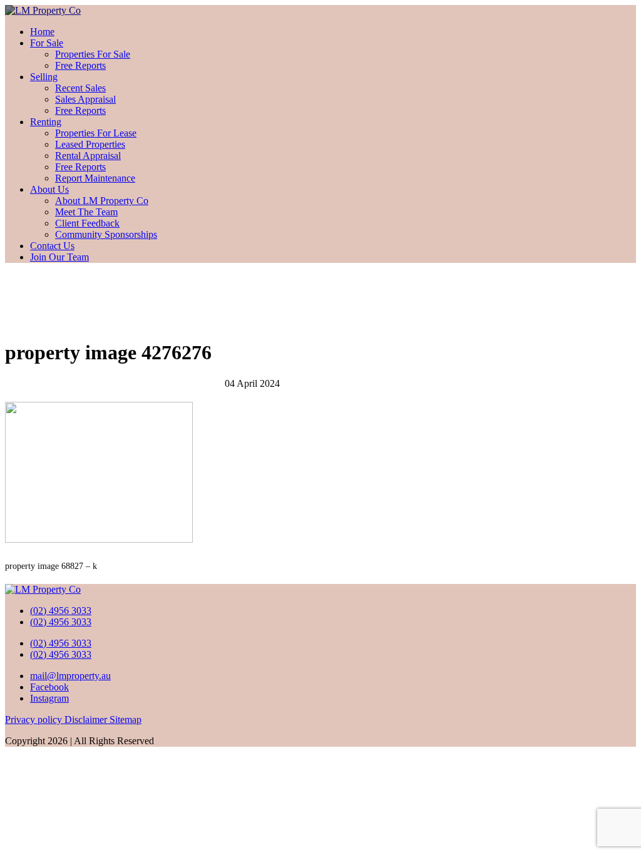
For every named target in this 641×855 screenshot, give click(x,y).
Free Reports (80, 65)
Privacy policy (34, 719)
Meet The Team (86, 212)
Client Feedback (87, 223)
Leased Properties (90, 144)
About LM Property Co (101, 200)
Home (42, 31)
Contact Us (52, 245)
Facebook (49, 687)
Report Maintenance (95, 178)
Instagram (49, 698)
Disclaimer (87, 719)
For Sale (46, 43)
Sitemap (125, 719)
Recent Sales (80, 88)
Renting (45, 121)
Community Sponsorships (106, 234)
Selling (44, 76)
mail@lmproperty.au (70, 675)
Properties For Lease (95, 133)
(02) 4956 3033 (60, 610)
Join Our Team (59, 257)
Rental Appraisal (88, 155)
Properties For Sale (92, 54)
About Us (49, 189)
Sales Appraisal (85, 99)
